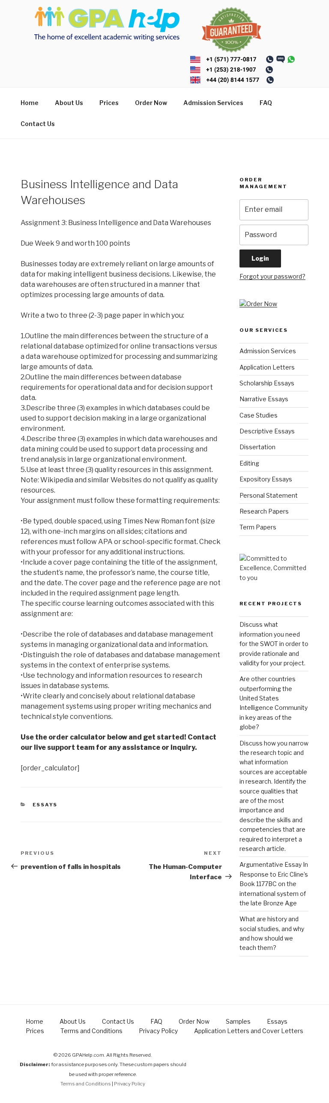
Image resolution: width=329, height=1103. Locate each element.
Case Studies (258, 415)
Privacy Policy (158, 1030)
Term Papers (257, 527)
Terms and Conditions (91, 1030)
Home (30, 102)
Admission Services (213, 102)
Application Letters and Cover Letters (248, 1030)
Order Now (151, 102)
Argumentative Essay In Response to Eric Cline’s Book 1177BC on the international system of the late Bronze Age (273, 884)
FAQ (266, 102)
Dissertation (257, 447)
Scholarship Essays (266, 383)
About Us (69, 102)
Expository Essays (265, 479)
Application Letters (267, 367)
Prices (109, 102)
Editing (249, 463)
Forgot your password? (272, 276)
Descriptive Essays (267, 431)
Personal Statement (268, 495)
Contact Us (38, 123)
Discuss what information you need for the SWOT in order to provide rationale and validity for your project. (273, 644)
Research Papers (264, 511)
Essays (45, 805)
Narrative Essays (263, 399)
